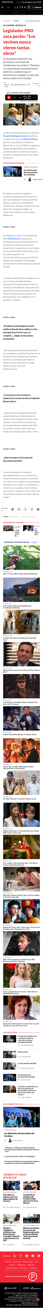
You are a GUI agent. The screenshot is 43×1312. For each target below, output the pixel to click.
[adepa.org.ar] (26, 1288)
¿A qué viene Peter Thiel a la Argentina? (20, 1156)
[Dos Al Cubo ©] (10, 1288)
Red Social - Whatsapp (39, 1256)
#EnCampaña (14, 517)
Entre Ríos (21, 1265)
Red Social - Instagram (26, 1256)
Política (16, 21)
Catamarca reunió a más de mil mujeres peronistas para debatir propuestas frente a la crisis (22, 1149)
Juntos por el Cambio (28, 517)
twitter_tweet (9, 226)
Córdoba (30, 1265)
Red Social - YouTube (33, 1256)
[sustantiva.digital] (36, 1288)
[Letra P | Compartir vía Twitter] (19, 509)
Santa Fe (12, 1265)
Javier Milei (20, 2)
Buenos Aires (28, 1262)
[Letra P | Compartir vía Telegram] (31, 509)
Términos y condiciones (14, 1305)
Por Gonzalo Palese (6, 84)
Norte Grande (11, 1268)
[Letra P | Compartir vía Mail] (38, 509)
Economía (17, 1262)
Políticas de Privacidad (30, 1305)
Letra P (8, 21)
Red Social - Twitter (14, 1256)
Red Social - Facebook (20, 1256)
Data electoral (19, 13)
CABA (36, 1262)
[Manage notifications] (38, 1299)
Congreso (33, 1268)
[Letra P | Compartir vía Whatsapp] (12, 509)
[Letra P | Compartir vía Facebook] (25, 509)
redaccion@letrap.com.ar (29, 1303)
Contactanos (6, 1256)
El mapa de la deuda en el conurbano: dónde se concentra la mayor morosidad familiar (22, 1162)
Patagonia (23, 1268)
